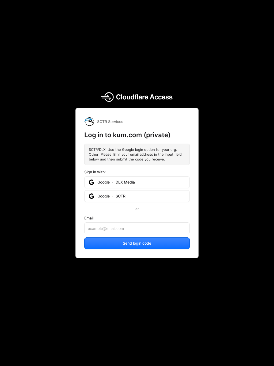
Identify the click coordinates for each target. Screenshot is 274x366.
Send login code (137, 243)
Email (88, 218)
